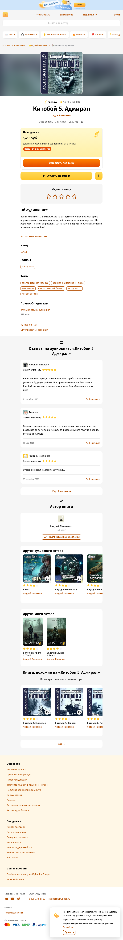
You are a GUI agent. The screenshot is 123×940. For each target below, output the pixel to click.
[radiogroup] (61, 197)
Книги (11, 34)
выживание (28, 288)
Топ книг (99, 34)
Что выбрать (43, 14)
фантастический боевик (51, 288)
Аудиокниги (31, 34)
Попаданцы (28, 266)
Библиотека (66, 14)
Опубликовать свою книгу (34, 330)
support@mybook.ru (59, 899)
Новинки (80, 34)
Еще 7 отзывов (61, 491)
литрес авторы (30, 293)
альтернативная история (35, 283)
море (81, 283)
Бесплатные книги (56, 34)
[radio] (48, 196)
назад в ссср (74, 288)
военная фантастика (63, 283)
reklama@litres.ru (13, 912)
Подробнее (68, 927)
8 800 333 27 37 (37, 899)
